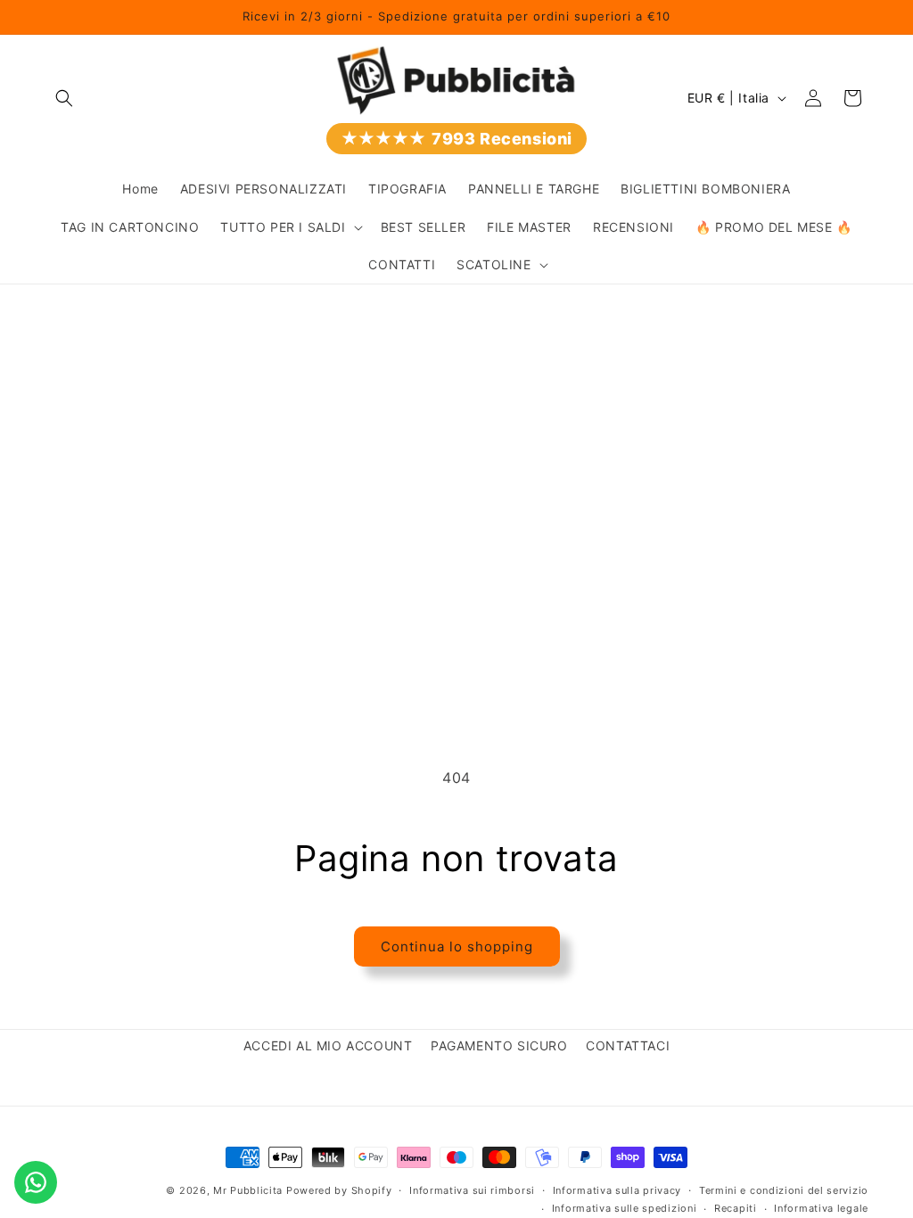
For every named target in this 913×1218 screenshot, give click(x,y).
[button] (64, 98)
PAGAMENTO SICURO (499, 1045)
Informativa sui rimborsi (472, 1190)
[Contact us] (35, 1182)
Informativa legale (821, 1208)
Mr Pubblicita (248, 1190)
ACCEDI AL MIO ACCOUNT (328, 1045)
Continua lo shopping (457, 946)
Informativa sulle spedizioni (624, 1208)
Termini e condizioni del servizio (783, 1190)
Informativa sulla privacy (617, 1190)
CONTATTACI (628, 1045)
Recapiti (735, 1208)
